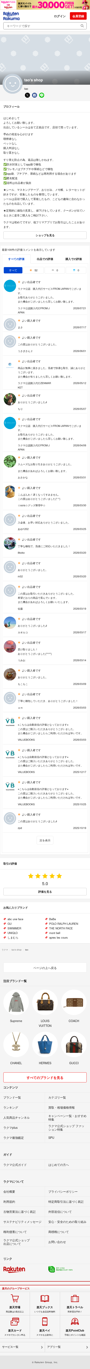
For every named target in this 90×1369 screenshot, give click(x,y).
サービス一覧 (10, 1346)
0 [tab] (57, 270)
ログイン (60, 16)
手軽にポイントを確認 (74, 1332)
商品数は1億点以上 (15, 1309)
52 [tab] (35, 270)
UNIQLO (13, 933)
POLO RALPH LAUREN (63, 924)
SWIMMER (14, 928)
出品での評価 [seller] (45, 259)
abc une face (15, 919)
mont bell (54, 933)
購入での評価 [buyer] (74, 259)
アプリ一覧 (54, 1346)
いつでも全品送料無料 (44, 1309)
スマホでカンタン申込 (14, 1332)
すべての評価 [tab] (16, 259)
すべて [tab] (13, 270)
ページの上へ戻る (45, 968)
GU (10, 924)
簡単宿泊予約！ (75, 1309)
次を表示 (45, 840)
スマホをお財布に (44, 1332)
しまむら (13, 937)
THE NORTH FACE (61, 928)
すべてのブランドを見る (45, 1077)
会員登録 (78, 16)
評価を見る (45, 892)
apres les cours (58, 937)
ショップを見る (45, 235)
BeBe (52, 919)
